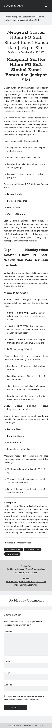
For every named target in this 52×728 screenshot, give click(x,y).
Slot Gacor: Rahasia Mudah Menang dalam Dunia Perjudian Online (26, 571)
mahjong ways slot (13, 549)
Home (7, 16)
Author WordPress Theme (18, 725)
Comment (8, 631)
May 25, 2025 (37, 52)
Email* (7, 673)
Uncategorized (24, 542)
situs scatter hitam (30, 224)
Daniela (24, 52)
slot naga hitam (12, 554)
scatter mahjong (33, 549)
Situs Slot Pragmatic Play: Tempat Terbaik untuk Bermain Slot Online (26, 583)
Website (8, 684)
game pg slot (15, 117)
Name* (7, 661)
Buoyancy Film (13, 5)
